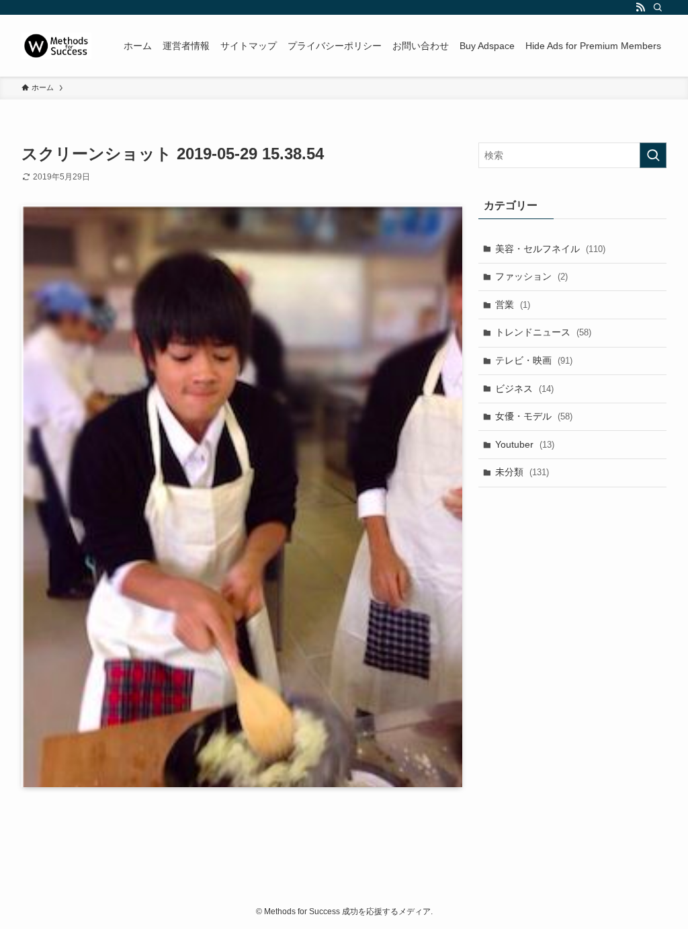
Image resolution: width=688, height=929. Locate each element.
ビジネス (524, 388)
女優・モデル (533, 416)
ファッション (531, 276)
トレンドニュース (543, 332)
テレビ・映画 (533, 360)
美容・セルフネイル (550, 248)
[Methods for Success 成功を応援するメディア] (56, 46)
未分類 (522, 472)
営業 (512, 304)
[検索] (657, 7)
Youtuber (524, 444)
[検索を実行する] (653, 155)
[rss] (640, 7)
